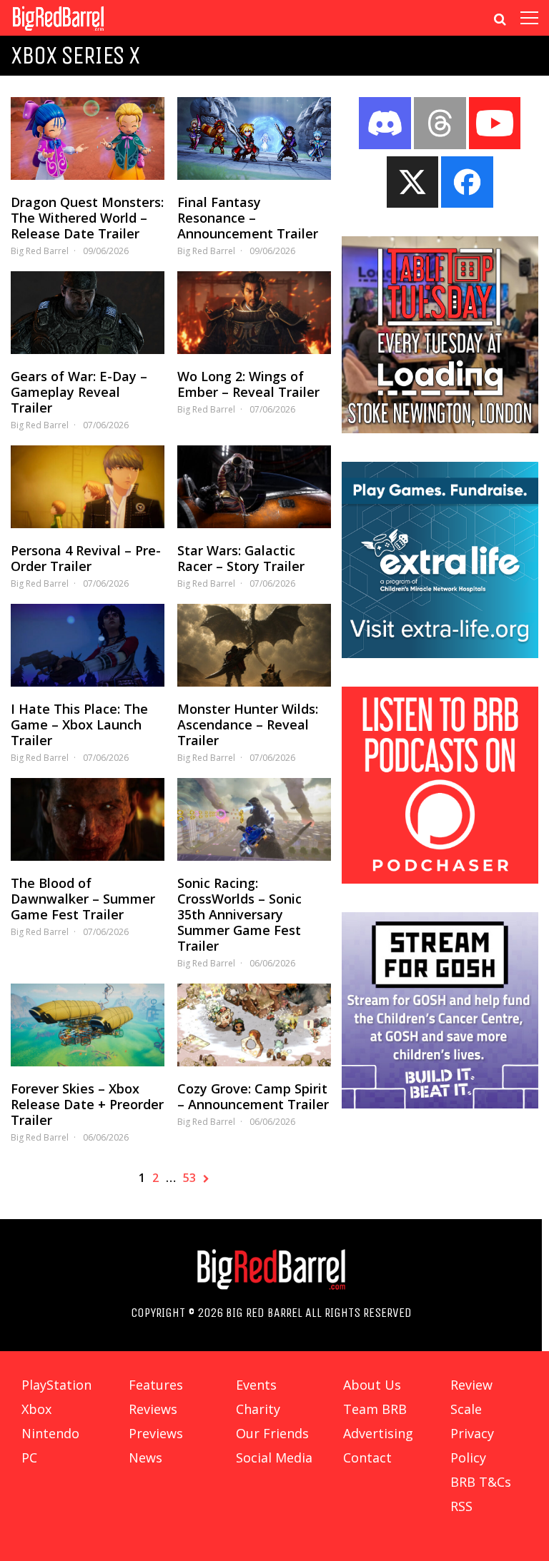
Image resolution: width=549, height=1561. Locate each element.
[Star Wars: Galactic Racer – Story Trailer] (254, 486)
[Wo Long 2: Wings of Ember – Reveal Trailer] (254, 312)
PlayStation (56, 1384)
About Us (372, 1384)
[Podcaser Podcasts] (440, 879)
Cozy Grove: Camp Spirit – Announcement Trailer (253, 1096)
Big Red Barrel (40, 251)
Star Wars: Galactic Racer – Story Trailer (241, 558)
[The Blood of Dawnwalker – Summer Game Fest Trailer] (87, 819)
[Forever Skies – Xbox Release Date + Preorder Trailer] (87, 1025)
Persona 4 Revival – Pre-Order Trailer (86, 558)
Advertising (378, 1433)
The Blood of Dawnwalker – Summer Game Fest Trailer (83, 898)
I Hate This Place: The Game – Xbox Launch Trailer (79, 724)
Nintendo (50, 1433)
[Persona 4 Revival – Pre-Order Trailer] (87, 486)
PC (29, 1457)
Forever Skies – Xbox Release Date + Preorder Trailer (87, 1104)
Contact (367, 1457)
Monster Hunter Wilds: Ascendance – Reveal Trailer (247, 724)
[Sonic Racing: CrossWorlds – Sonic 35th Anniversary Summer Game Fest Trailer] (254, 819)
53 (189, 1177)
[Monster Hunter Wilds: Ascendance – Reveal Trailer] (254, 645)
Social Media (274, 1457)
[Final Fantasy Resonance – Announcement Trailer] (254, 138)
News (145, 1457)
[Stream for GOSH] (440, 1104)
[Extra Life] (440, 654)
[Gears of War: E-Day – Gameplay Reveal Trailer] (87, 312)
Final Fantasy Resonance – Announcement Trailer (247, 217)
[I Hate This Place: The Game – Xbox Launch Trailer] (87, 645)
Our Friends (272, 1433)
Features (156, 1384)
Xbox (36, 1409)
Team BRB (375, 1409)
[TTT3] (440, 429)
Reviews (153, 1409)
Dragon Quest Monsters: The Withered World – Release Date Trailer (87, 217)
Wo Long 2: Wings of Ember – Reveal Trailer (248, 384)
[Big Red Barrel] (58, 32)
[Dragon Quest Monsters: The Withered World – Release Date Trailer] (87, 138)
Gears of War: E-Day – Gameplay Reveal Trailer (79, 392)
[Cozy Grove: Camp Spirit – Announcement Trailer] (254, 1025)
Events (256, 1384)
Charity (258, 1409)
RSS (461, 1506)
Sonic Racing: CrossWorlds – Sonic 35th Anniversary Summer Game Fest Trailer (239, 914)
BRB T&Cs (480, 1481)
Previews (156, 1433)
